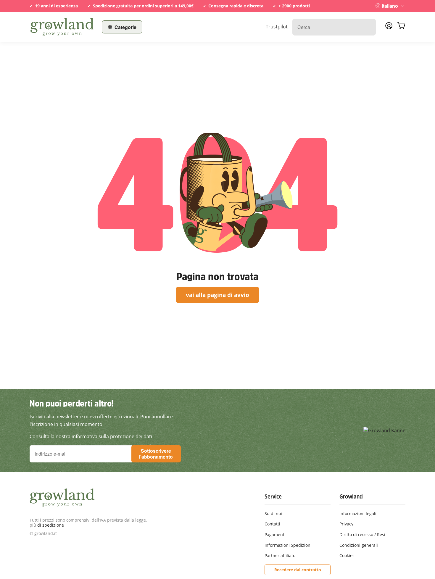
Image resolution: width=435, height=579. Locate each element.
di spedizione (50, 525)
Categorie (125, 27)
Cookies (347, 555)
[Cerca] (368, 27)
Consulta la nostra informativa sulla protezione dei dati (91, 436)
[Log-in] (388, 27)
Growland (350, 496)
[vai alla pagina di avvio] (62, 27)
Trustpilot (277, 26)
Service (273, 496)
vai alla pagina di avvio (217, 295)
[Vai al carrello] (401, 27)
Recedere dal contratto (297, 569)
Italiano (390, 6)
